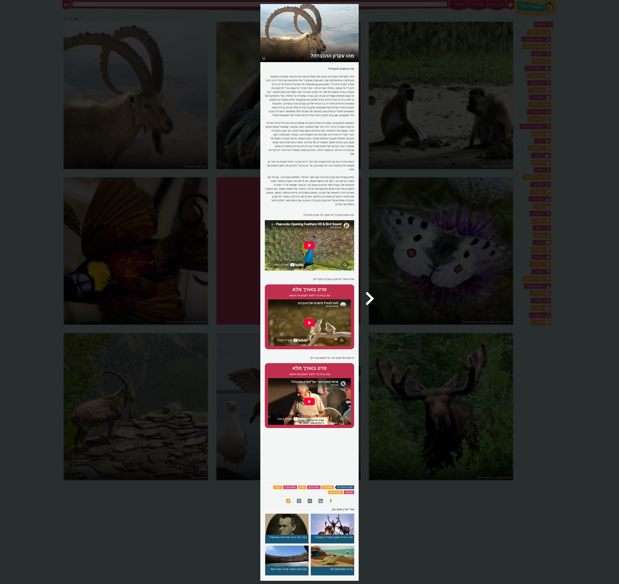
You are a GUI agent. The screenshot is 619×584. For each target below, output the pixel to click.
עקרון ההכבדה (345, 487)
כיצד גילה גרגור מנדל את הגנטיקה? (288, 537)
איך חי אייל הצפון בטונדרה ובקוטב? (334, 537)
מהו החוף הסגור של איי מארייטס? (288, 569)
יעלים (278, 487)
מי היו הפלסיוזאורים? (341, 569)
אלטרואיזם (335, 492)
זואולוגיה (327, 487)
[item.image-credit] (264, 58)
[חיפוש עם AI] (354, 8)
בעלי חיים (314, 487)
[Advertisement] (400, 52)
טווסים (349, 492)
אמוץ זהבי (290, 487)
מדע (302, 487)
